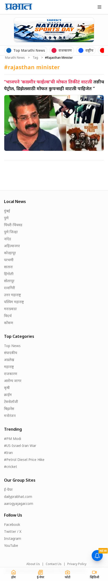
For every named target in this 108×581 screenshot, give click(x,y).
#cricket (10, 466)
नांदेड (7, 238)
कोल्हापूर (10, 252)
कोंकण (8, 322)
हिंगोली (9, 273)
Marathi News (15, 58)
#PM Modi (12, 438)
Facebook (12, 524)
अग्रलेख (9, 359)
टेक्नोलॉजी (11, 401)
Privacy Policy (76, 564)
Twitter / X (12, 531)
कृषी (7, 387)
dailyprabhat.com (18, 496)
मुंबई (7, 210)
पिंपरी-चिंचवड (13, 224)
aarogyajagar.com (18, 503)
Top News (12, 345)
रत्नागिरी (9, 287)
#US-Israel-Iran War (20, 445)
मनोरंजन (10, 415)
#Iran (8, 452)
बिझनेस (9, 408)
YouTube (11, 545)
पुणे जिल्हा (11, 231)
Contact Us (54, 564)
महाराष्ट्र (9, 366)
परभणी (9, 259)
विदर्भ (8, 315)
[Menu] (99, 6)
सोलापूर (9, 280)
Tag (35, 58)
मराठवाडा (10, 308)
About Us (33, 564)
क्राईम (8, 394)
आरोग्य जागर (12, 380)
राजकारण (10, 373)
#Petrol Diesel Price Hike (24, 459)
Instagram (12, 538)
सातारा (8, 266)
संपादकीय (10, 352)
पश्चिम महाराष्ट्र (14, 301)
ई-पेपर (8, 489)
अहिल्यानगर (12, 245)
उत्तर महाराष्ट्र (12, 294)
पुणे (6, 217)
